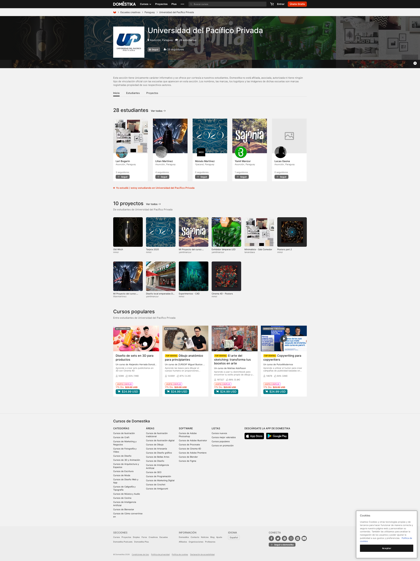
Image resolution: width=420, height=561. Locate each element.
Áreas (150, 428)
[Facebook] (271, 538)
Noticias (205, 537)
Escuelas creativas (130, 12)
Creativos (153, 537)
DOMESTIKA (124, 4)
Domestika (184, 537)
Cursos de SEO (153, 472)
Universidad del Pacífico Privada (205, 30)
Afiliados (183, 542)
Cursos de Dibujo (155, 444)
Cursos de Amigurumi (157, 488)
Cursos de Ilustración (124, 433)
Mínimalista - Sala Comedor (258, 249)
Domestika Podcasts (122, 542)
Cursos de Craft (121, 437)
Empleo (136, 537)
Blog (212, 537)
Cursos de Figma (187, 461)
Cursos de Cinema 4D (190, 448)
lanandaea (249, 252)
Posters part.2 (284, 249)
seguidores (122, 172)
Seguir (154, 49)
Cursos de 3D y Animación (126, 460)
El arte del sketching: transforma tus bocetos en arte (232, 359)
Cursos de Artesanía (156, 448)
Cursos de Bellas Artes (157, 456)
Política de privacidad (160, 554)
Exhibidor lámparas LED (223, 249)
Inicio (116, 93)
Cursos (116, 537)
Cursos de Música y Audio (126, 494)
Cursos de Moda (121, 475)
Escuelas (163, 537)
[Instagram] (291, 538)
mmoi (116, 252)
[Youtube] (304, 538)
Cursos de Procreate (189, 444)
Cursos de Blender (188, 456)
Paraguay (150, 12)
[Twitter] (278, 538)
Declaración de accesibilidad (202, 554)
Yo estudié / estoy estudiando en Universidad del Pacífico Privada (155, 187)
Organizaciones (196, 542)
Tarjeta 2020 (152, 249)
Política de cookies (180, 554)
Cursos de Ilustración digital (160, 440)
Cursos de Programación (158, 476)
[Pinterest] (284, 538)
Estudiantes (133, 93)
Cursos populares (221, 441)
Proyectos (161, 4)
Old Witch (118, 249)
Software (186, 428)
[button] (182, 4)
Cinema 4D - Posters (222, 293)
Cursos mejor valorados (224, 437)
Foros (144, 537)
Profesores (210, 542)
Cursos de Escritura (123, 471)
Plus (174, 4)
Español (234, 537)
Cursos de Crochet (155, 484)
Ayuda (219, 537)
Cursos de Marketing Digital (160, 480)
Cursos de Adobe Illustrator (193, 440)
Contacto (195, 537)
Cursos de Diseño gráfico (159, 452)
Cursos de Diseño (122, 456)
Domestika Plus (141, 542)
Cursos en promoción (223, 445)
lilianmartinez (119, 296)
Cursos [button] (144, 4)
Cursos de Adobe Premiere (193, 452)
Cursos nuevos (219, 433)
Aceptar (386, 548)
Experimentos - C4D (189, 293)
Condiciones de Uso (140, 554)
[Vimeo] (297, 538)
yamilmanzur (185, 252)
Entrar (280, 4)
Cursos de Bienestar (123, 509)
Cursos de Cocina (122, 498)
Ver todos (157, 110)
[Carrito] (271, 4)
